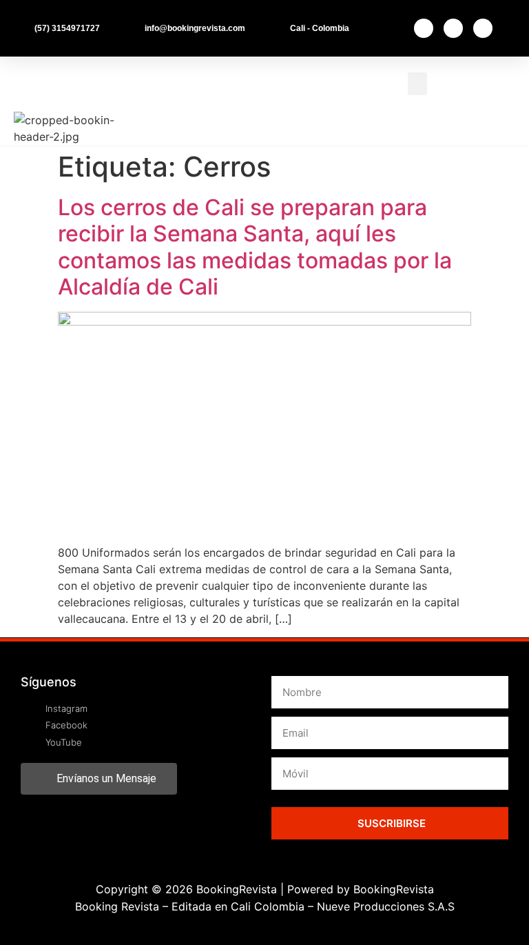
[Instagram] (453, 28)
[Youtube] (482, 28)
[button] (417, 83)
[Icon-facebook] (423, 28)
